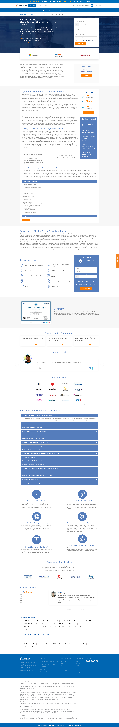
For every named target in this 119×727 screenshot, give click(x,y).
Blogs (77, 661)
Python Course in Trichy (47, 626)
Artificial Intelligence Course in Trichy (32, 621)
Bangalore (78, 641)
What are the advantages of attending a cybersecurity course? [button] (37, 415)
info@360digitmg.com (47, 669)
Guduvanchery (82, 644)
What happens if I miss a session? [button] (30, 457)
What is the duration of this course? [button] (31, 449)
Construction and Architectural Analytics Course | (30, 686)
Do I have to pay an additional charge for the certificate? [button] (35, 483)
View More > (26, 220)
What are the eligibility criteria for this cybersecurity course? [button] (37, 424)
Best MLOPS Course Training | (61, 707)
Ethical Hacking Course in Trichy (48, 623)
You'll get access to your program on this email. (82, 31)
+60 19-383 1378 (45, 671)
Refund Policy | (58, 725)
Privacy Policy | (51, 725)
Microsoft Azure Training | (58, 703)
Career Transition (65, 670)
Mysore (39, 641)
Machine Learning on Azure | (67, 709)
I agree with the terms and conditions (86, 40)
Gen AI (79, 10)
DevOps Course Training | (39, 709)
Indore (74, 644)
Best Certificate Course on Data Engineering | (29, 707)
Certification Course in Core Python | (47, 707)
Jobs (74, 5)
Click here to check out (66, 1)
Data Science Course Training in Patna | (69, 695)
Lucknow (46, 638)
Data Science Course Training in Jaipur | (46, 694)
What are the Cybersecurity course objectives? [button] (33, 438)
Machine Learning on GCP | (26, 711)
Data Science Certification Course (32, 338)
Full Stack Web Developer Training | (67, 711)
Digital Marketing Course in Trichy (31, 623)
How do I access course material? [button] (30, 479)
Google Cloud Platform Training (70, 703)
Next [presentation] (63, 609)
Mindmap (78, 663)
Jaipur (25, 638)
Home (21, 14)
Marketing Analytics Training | (26, 683)
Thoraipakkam (27, 644)
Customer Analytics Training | (49, 684)
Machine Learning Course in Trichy (87, 623)
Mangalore (46, 641)
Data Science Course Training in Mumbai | (29, 697)
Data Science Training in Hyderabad (31, 629)
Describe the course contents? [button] (29, 435)
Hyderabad (26, 646)
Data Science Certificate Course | (27, 692)
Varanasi (85, 638)
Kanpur (65, 641)
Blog (88, 5)
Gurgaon (86, 641)
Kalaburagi (67, 644)
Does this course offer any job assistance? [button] (32, 472)
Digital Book (78, 665)
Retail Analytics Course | (61, 684)
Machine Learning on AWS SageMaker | (53, 709)
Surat (72, 641)
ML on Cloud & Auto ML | (37, 711)
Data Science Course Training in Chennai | (29, 694)
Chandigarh (26, 641)
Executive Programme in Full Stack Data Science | (30, 712)
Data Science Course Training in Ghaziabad (49, 699)
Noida (53, 641)
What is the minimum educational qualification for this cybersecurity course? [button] (41, 453)
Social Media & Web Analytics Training (28, 688)
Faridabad (77, 638)
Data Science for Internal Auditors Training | (65, 686)
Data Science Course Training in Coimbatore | (29, 699)
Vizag (92, 641)
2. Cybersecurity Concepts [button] (29, 216)
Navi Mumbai (47, 644)
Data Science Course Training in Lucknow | (52, 695)
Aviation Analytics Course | (38, 683)
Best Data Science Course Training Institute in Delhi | (31, 695)
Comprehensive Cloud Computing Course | (29, 703)
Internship (63, 665)
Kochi (60, 644)
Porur (40, 644)
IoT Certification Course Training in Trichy (67, 623)
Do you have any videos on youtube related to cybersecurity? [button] (37, 475)
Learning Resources (81, 5)
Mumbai (90, 644)
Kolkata (54, 644)
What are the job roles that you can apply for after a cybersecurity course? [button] (40, 468)
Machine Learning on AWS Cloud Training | (51, 711)
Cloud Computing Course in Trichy (69, 621)
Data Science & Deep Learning (36, 10)
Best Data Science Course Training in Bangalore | (67, 692)
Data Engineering (73, 10)
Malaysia (34, 646)
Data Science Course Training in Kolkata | (46, 697)
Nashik (58, 638)
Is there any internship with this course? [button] (32, 460)
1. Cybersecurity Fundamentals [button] (30, 181)
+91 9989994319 (88, 261)
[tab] (59, 181)
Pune (34, 644)
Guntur (91, 638)
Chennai (59, 641)
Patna (52, 638)
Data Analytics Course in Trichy (86, 621)
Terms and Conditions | (43, 725)
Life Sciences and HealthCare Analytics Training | (66, 683)
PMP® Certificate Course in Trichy (31, 626)
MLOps (66, 10)
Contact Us (63, 661)
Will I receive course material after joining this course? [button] (35, 442)
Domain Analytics (86, 10)
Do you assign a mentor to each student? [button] (32, 427)
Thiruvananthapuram (67, 638)
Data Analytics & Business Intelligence (54, 10)
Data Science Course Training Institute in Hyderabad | (45, 692)
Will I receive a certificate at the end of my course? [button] (34, 464)
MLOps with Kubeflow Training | (27, 709)
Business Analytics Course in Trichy (50, 621)
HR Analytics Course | (24, 684)
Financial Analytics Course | (50, 683)
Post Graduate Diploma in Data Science (49, 712)
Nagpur (38, 638)
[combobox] (77, 24)
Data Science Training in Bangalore (76, 626)
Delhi (33, 641)
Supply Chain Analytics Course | (36, 684)
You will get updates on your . (81, 26)
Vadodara (32, 638)
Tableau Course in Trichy (60, 626)
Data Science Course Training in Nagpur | (63, 694)
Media (62, 668)
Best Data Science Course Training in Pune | (64, 697)
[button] (16, 364)
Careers (62, 663)
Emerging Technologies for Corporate (33, 14)
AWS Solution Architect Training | (46, 703)
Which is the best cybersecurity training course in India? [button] (36, 446)
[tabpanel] (73, 600)
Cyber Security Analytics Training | (48, 686)
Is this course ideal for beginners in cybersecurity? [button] (34, 431)
